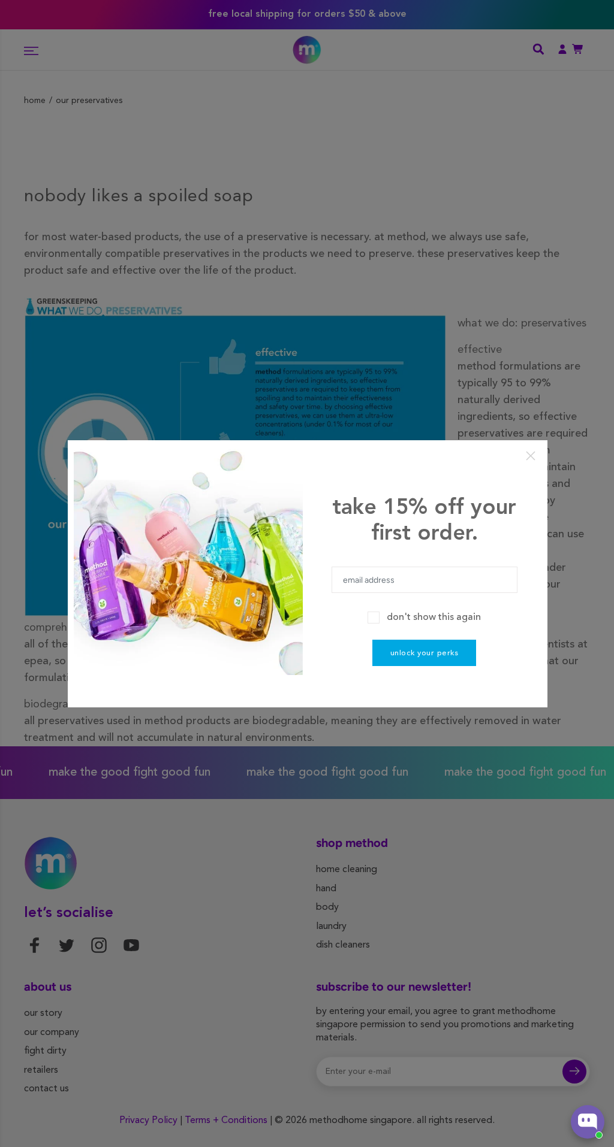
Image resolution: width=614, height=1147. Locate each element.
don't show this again (434, 617)
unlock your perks (424, 653)
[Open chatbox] (587, 1122)
